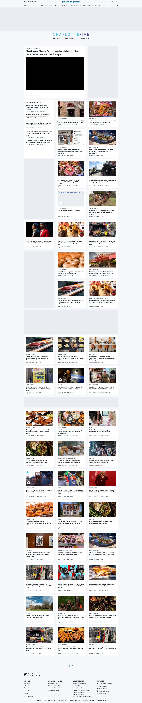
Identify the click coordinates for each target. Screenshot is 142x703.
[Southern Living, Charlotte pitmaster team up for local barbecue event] (102, 375)
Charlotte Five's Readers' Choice (98, 298)
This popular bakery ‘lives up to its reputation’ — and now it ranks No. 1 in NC (39, 523)
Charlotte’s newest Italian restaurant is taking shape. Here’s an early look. (102, 181)
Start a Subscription (54, 685)
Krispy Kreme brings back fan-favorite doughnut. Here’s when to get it (70, 272)
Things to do (93, 208)
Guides (99, 5)
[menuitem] (25, 5)
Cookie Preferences (75, 700)
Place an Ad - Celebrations (81, 690)
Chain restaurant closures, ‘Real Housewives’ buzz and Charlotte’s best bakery (38, 388)
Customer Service (53, 683)
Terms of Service (102, 700)
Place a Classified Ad (79, 688)
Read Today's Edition (105, 684)
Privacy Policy (62, 700)
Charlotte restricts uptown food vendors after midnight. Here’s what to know (39, 585)
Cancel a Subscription (55, 688)
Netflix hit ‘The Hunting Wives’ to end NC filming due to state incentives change (101, 212)
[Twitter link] (26, 696)
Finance (89, 5)
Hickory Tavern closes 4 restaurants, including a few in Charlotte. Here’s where (38, 431)
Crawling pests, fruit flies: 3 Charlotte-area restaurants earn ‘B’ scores (38, 124)
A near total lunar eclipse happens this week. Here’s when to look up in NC (70, 388)
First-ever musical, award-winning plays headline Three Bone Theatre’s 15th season (71, 585)
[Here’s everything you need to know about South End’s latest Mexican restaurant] (102, 137)
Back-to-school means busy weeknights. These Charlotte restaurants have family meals (71, 431)
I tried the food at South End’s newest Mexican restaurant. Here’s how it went (102, 553)
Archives (26, 690)
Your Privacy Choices (88, 700)
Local (59, 487)
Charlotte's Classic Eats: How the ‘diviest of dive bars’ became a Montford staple (52, 53)
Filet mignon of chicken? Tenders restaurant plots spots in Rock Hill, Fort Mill (71, 648)
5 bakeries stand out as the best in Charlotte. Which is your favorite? (69, 461)
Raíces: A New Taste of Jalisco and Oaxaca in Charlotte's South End (37, 461)
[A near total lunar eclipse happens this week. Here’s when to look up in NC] (71, 375)
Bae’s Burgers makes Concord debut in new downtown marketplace (101, 585)
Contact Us (27, 688)
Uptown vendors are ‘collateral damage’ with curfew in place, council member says (102, 243)
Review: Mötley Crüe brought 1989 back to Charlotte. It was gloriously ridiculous (102, 491)
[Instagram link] (31, 696)
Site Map (27, 685)
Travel (59, 519)
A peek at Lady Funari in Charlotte (69, 211)
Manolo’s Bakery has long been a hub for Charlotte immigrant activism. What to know (71, 491)
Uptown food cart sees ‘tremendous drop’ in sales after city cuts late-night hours (38, 648)
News (42, 5)
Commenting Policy (50, 700)
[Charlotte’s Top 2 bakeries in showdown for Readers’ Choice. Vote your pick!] (102, 288)
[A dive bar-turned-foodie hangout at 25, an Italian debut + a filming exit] (102, 109)
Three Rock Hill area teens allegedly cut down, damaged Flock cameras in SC (39, 141)
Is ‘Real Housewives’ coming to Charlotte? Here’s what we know (100, 430)
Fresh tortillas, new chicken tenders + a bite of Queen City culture (102, 522)
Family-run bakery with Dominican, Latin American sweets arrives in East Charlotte (70, 151)
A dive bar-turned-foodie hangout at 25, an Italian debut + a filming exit (102, 121)
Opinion (72, 5)
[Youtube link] (29, 696)
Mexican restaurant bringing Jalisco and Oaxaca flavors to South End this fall (102, 616)
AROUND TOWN (75, 38)
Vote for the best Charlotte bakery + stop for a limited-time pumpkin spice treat (70, 243)
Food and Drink (33, 48)
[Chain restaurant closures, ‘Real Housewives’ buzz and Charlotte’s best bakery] (39, 375)
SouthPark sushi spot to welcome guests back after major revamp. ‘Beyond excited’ (37, 358)
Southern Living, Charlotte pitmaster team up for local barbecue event (101, 388)
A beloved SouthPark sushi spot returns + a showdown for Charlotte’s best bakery (71, 302)
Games (77, 5)
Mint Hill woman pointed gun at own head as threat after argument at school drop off (38, 116)
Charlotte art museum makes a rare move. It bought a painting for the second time (38, 554)
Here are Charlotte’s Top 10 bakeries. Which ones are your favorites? (70, 553)
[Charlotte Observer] (71, 2)
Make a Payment (53, 690)
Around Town (93, 118)
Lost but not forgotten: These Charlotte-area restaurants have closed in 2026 (71, 358)
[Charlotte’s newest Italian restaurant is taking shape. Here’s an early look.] (102, 168)
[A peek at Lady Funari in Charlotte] (71, 198)
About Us (27, 683)
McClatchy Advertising (79, 683)
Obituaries (83, 5)
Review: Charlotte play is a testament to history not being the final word (38, 242)
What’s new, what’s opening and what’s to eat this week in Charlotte (102, 461)
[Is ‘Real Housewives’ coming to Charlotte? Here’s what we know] (102, 418)
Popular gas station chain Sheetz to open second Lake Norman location (101, 272)
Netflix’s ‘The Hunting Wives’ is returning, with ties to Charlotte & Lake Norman (71, 617)
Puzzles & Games (104, 691)
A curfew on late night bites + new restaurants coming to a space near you (102, 647)
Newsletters (103, 688)
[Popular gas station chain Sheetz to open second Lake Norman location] (102, 260)
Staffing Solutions (78, 694)
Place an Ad (76, 685)
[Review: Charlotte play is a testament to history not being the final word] (39, 229)
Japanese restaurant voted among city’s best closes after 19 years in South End (71, 121)
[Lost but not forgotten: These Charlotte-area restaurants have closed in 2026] (71, 344)
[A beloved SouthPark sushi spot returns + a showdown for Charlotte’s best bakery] (71, 288)
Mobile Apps (103, 686)
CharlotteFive (48, 5)
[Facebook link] (24, 696)
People (91, 427)
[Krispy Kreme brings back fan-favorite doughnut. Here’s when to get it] (71, 260)
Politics (66, 5)
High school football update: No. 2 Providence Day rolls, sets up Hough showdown (37, 107)
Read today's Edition (31, 1)
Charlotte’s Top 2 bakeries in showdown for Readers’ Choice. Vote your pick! (102, 301)
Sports (55, 5)
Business (61, 5)
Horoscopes (102, 693)
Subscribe (115, 1)
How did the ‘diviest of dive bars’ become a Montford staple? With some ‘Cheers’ (70, 181)
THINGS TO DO (56, 38)
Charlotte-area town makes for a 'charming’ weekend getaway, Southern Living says (102, 358)
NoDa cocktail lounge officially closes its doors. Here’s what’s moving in (39, 491)
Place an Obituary (78, 692)
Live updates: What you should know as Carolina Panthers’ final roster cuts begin (39, 133)
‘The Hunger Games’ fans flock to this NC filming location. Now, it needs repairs (70, 523)
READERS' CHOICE (85, 38)
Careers (94, 5)
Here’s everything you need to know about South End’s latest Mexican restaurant (101, 151)
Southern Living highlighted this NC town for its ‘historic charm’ (37, 616)
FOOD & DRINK (65, 38)
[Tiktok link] (33, 696)
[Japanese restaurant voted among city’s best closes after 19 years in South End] (71, 109)
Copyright (38, 700)
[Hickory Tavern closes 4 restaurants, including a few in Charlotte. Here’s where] (39, 418)
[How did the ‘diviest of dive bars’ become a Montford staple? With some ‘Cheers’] (71, 168)
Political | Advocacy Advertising (82, 696)
